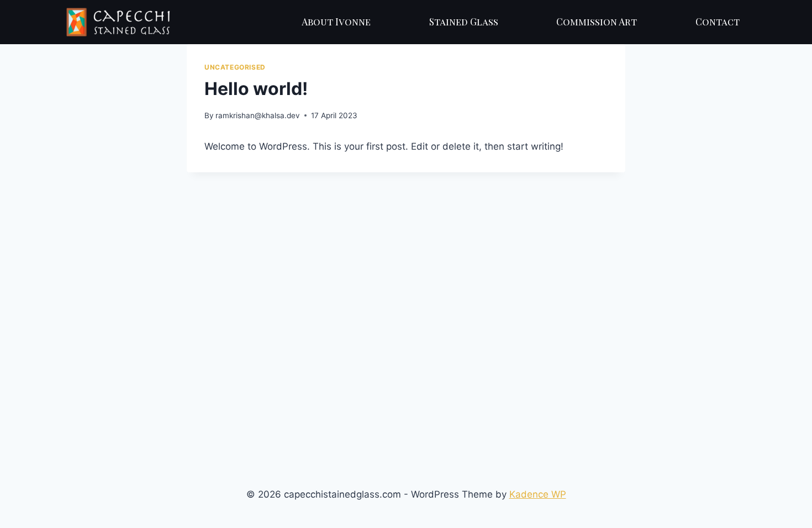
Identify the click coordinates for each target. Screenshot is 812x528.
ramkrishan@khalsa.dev (257, 115)
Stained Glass (463, 21)
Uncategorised (235, 67)
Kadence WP (537, 494)
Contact (717, 21)
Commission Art (596, 21)
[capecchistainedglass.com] (118, 21)
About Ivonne (336, 21)
